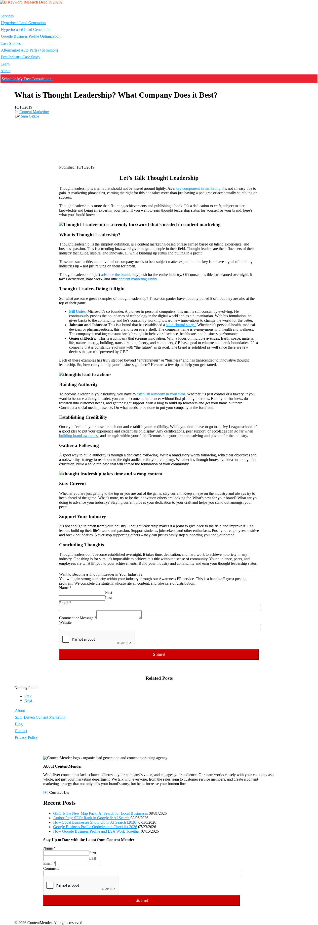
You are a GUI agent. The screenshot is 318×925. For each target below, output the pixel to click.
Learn (5, 64)
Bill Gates (77, 311)
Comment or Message (77, 618)
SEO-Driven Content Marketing (40, 717)
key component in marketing (198, 188)
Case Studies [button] (10, 43)
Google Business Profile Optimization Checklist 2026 (95, 827)
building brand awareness (79, 435)
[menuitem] (159, 26)
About (5, 71)
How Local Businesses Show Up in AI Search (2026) (95, 822)
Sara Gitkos (30, 116)
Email (65, 603)
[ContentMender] (159, 6)
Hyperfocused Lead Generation (25, 29)
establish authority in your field (161, 394)
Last (108, 598)
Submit (159, 654)
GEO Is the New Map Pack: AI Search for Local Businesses (100, 813)
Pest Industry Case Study (20, 57)
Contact (21, 731)
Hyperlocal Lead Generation (23, 23)
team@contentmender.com (91, 792)
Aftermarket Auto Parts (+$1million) (29, 50)
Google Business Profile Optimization (30, 36)
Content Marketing (34, 112)
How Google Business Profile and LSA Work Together (96, 831)
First (108, 592)
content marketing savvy (138, 279)
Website (65, 622)
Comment (51, 868)
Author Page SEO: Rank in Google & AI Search (91, 818)
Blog (19, 724)
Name (65, 588)
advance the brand (115, 274)
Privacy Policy (26, 737)
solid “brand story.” (181, 325)
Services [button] (7, 16)
